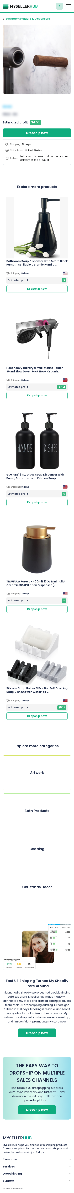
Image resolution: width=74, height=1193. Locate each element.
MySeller (17, 1138)
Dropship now (37, 133)
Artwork (37, 772)
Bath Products (37, 810)
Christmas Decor (37, 887)
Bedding (37, 848)
